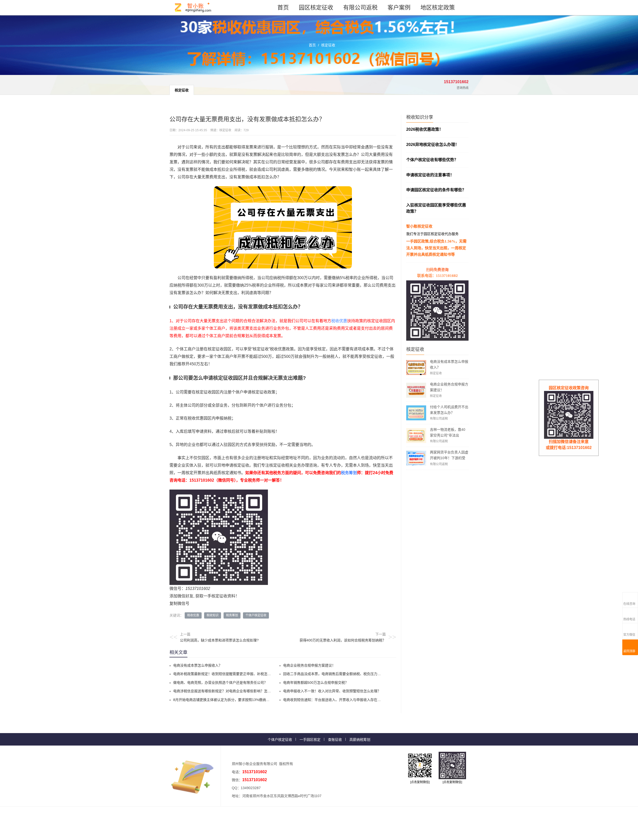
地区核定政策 (437, 7)
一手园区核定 (310, 740)
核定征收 (328, 45)
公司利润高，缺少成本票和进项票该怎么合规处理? (219, 640)
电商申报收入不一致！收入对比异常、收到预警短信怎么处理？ (332, 691)
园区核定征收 (316, 7)
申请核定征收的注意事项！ (430, 175)
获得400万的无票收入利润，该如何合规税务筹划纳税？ (343, 640)
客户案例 (399, 7)
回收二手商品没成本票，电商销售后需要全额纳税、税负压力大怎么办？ (339, 674)
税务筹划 (349, 473)
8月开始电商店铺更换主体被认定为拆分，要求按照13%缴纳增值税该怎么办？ (233, 700)
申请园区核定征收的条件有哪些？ (436, 190)
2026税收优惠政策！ (424, 129)
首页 (283, 7)
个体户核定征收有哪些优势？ (432, 160)
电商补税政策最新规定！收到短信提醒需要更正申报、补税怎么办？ (225, 674)
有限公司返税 (360, 7)
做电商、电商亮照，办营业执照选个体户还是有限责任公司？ (220, 683)
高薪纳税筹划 (359, 740)
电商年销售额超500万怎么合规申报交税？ (315, 683)
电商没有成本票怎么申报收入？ (197, 665)
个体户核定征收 (255, 615)
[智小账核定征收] (193, 7)
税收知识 (213, 615)
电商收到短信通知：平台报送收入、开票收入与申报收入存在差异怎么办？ (340, 700)
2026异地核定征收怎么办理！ (432, 144)
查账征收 (335, 740)
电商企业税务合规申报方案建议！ (309, 665)
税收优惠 (339, 321)
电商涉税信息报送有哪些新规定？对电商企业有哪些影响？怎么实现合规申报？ (234, 691)
